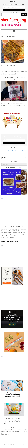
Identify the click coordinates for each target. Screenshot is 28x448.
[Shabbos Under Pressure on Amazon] (14, 91)
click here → (14, 74)
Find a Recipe (14, 12)
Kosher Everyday (14, 22)
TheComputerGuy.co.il (19, 445)
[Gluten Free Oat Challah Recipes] (14, 182)
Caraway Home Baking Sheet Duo (9, 241)
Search (24, 14)
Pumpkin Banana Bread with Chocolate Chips (8, 65)
